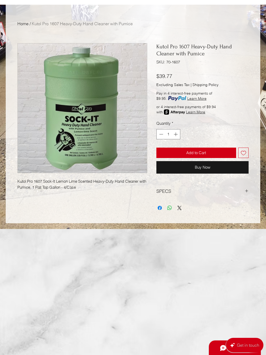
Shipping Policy (205, 84)
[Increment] (176, 134)
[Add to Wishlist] (243, 153)
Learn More (197, 98)
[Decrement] (160, 134)
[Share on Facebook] (160, 205)
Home (23, 23)
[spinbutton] (168, 134)
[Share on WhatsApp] (170, 205)
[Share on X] (179, 205)
